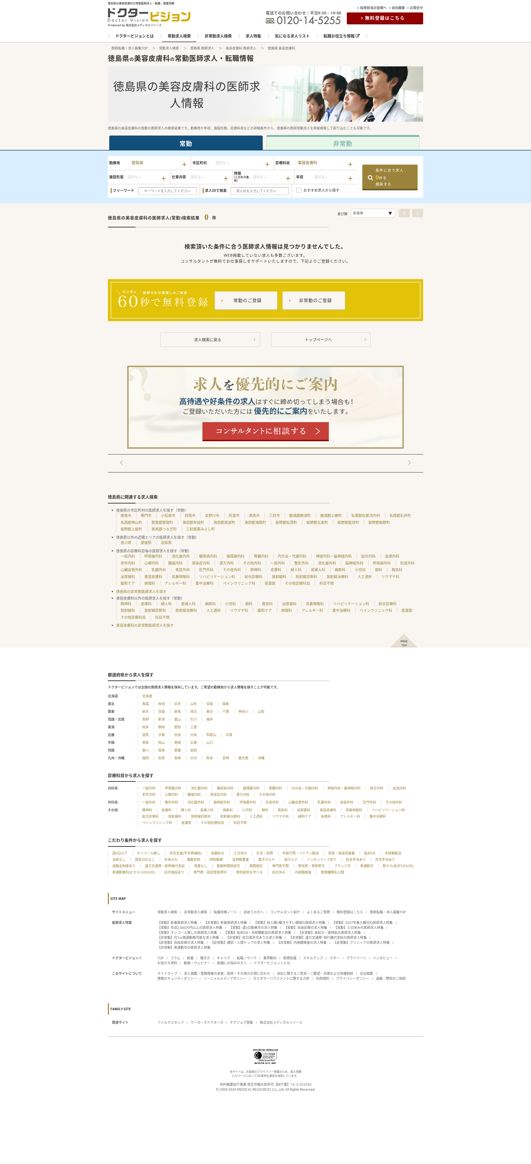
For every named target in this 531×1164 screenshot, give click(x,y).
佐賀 (161, 758)
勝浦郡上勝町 (331, 515)
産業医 (270, 583)
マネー (335, 958)
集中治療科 (205, 583)
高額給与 (217, 853)
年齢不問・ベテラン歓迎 (300, 853)
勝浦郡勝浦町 (300, 515)
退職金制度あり (124, 866)
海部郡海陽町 (255, 522)
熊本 (209, 758)
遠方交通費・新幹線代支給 (165, 866)
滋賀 (145, 734)
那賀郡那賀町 (162, 522)
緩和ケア (128, 583)
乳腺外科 (159, 569)
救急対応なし (145, 859)
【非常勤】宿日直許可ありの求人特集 (254, 937)
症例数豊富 (240, 859)
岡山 (161, 742)
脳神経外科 (354, 562)
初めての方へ (254, 912)
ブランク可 (342, 866)
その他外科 (232, 569)
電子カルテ (266, 859)
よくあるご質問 (318, 912)
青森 (145, 703)
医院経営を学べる (249, 872)
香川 (145, 750)
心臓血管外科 (131, 569)
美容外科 (182, 569)
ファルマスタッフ (170, 1022)
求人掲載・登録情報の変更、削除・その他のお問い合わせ (227, 973)
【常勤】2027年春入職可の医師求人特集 (362, 922)
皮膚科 (275, 569)
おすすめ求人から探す (321, 190)
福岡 (145, 758)
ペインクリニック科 (239, 583)
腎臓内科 (261, 556)
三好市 (274, 515)
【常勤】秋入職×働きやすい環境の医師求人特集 (289, 922)
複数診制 (193, 859)
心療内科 (151, 562)
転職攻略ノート (225, 912)
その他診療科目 (297, 583)
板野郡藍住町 (348, 522)
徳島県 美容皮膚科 (281, 48)
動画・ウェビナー (197, 963)
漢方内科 (226, 562)
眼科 (378, 569)
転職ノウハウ (247, 958)
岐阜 (145, 727)
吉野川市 (212, 515)
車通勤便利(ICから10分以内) (133, 872)
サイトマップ (167, 973)
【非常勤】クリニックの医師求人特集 (361, 942)
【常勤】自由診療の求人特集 (305, 927)
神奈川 (243, 711)
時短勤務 (216, 859)
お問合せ (416, 8)
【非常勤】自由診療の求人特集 (180, 942)
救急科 (397, 569)
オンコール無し (148, 853)
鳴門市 (146, 515)
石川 (193, 719)
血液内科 (392, 556)
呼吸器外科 (382, 562)
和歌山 (211, 734)
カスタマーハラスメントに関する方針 (281, 978)
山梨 (261, 711)
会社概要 (398, 8)
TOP (160, 958)
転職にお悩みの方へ (232, 963)
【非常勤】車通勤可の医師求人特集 (183, 947)
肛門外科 (206, 569)
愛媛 (177, 750)
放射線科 (279, 576)
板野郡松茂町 (286, 522)
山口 (209, 742)
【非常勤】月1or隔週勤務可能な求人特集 (188, 937)
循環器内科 (235, 556)
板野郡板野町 (379, 522)
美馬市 (254, 515)
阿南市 (190, 515)
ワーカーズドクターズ (207, 1022)
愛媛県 (146, 542)
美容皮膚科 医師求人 (241, 48)
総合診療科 (253, 576)
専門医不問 (280, 866)
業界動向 (270, 958)
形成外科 (407, 562)
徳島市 (126, 515)
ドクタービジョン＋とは (272, 963)
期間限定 (256, 866)
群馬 (177, 711)
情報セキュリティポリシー (177, 978)
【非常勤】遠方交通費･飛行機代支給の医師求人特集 (328, 937)
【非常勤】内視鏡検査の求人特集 (302, 942)
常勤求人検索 (169, 48)
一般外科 (277, 562)
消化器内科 (181, 556)
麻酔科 (340, 569)
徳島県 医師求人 (202, 48)
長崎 (177, 758)
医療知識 (289, 958)
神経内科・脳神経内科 (334, 556)
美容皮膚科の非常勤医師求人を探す (145, 625)
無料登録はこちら (385, 18)
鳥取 (145, 742)
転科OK (369, 853)
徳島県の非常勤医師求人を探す (141, 591)
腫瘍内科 (175, 562)
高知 (193, 750)
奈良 (177, 734)
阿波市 (234, 515)
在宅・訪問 (264, 853)
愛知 (177, 727)
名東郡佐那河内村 (365, 515)
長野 (145, 719)
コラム (175, 958)
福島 (225, 703)
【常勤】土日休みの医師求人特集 (359, 927)
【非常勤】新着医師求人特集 (225, 922)
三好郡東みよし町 (200, 528)
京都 (161, 734)
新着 (190, 958)
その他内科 (252, 562)
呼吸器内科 (153, 556)
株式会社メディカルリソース (281, 1022)
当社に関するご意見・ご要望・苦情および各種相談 (315, 973)
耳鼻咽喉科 (181, 576)
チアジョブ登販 (241, 1022)
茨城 (161, 711)
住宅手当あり (385, 859)
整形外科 (301, 562)
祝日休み (278, 872)
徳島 (161, 750)
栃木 (145, 711)
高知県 (166, 542)
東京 (209, 711)
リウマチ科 (390, 576)
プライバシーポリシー (352, 978)
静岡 (161, 727)
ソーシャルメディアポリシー (225, 978)
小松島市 (168, 515)
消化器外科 (327, 562)
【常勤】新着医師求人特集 (177, 922)
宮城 (209, 703)
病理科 (149, 583)
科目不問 (326, 583)
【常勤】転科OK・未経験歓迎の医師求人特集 (257, 932)
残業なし (200, 866)
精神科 (255, 569)
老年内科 (128, 562)
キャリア (223, 958)
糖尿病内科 (208, 556)
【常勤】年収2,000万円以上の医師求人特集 (189, 927)
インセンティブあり (322, 859)
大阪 (193, 734)
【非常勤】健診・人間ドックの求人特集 (240, 942)
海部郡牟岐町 (193, 522)
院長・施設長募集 (341, 853)
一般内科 (128, 556)
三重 (193, 727)
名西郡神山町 (131, 522)
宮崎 (225, 758)
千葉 (225, 711)
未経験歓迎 (393, 853)
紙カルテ (291, 859)
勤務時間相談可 (228, 866)
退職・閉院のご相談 (391, 978)
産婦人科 (318, 569)
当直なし (119, 859)
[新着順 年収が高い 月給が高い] (373, 213)
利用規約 (322, 978)
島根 (177, 742)
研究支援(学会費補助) (186, 853)
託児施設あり (174, 872)
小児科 (360, 569)
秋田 (161, 703)
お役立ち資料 (167, 963)
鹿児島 (243, 758)
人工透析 (365, 576)
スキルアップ (313, 958)
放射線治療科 (337, 576)
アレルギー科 (175, 583)
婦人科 (296, 569)
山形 (193, 703)
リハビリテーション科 (217, 576)
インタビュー (383, 958)
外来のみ (171, 859)
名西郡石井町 (400, 515)
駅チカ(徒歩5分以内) (398, 866)
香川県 (126, 542)
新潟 (161, 719)
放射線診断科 (306, 576)
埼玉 (193, 711)
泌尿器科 (128, 576)
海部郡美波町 (224, 522)
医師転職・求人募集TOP (129, 48)
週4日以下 (119, 853)
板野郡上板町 (131, 528)
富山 (177, 719)
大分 (193, 758)
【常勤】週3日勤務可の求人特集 (253, 927)
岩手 (177, 703)
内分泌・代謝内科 (292, 556)
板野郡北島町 (317, 522)
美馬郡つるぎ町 (164, 528)
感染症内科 (201, 562)
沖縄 (261, 758)
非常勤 (342, 143)
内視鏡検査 (303, 872)
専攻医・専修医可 (311, 866)
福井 (209, 719)
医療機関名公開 (332, 872)
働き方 (205, 958)
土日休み (240, 853)
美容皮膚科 (153, 576)
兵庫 (229, 734)
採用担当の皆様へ (373, 8)
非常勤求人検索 (195, 912)
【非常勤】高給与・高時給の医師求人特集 (329, 932)
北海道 (147, 696)
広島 (193, 742)
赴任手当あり (356, 859)
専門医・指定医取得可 (210, 872)
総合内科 (368, 556)
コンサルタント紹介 (285, 912)
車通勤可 (366, 866)
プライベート (356, 958)
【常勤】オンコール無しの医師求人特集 (187, 932)
